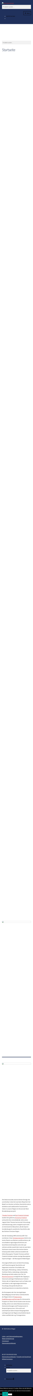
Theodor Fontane (7, 1215)
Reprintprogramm (7, 1276)
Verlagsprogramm (18, 1238)
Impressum (5, 1341)
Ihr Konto (9, 1365)
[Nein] (10, 1394)
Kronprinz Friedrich (21, 1218)
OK (5, 1394)
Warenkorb (10, 1379)
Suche (8, 1367)
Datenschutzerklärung (9, 1343)
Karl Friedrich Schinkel (22, 1215)
